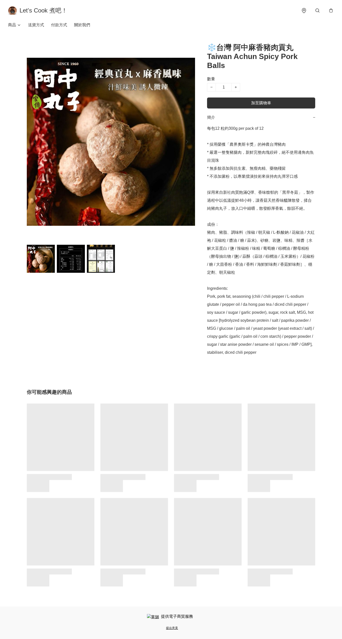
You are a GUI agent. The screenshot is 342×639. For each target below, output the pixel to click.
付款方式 (59, 25)
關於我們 (82, 25)
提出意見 (172, 628)
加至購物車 (261, 103)
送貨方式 (36, 25)
